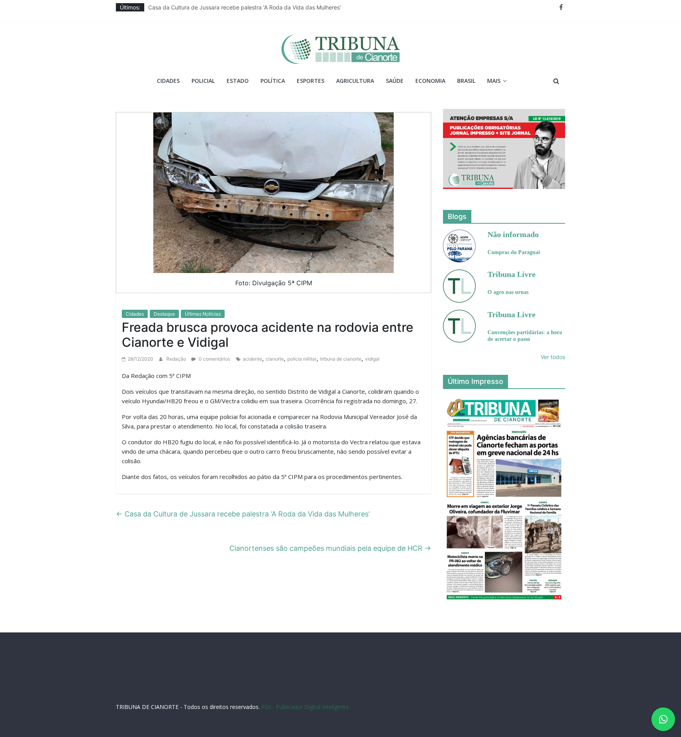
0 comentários (213, 359)
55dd (339, 685)
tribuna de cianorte (340, 359)
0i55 (518, 685)
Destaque (164, 314)
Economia (430, 80)
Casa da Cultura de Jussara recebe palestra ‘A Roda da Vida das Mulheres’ (244, 7)
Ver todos (553, 357)
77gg (324, 685)
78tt (271, 685)
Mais (494, 80)
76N (259, 685)
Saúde (395, 80)
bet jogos (377, 685)
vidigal (372, 359)
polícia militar (301, 359)
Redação (176, 359)
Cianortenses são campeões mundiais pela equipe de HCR (330, 548)
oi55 (475, 685)
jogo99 (287, 685)
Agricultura (355, 80)
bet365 (448, 685)
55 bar (502, 685)
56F (171, 685)
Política (272, 80)
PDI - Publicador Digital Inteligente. (305, 707)
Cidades (168, 80)
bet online (426, 685)
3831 (195, 685)
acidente (252, 359)
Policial (203, 80)
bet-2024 (401, 685)
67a (463, 685)
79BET (228, 685)
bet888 (356, 685)
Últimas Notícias (203, 314)
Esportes (310, 80)
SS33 (159, 685)
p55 (488, 685)
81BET (245, 685)
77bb (552, 685)
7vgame (307, 685)
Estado (238, 80)
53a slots (347, 693)
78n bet (534, 685)
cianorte (275, 359)
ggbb (328, 693)
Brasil (466, 80)
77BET (211, 685)
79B (182, 685)
